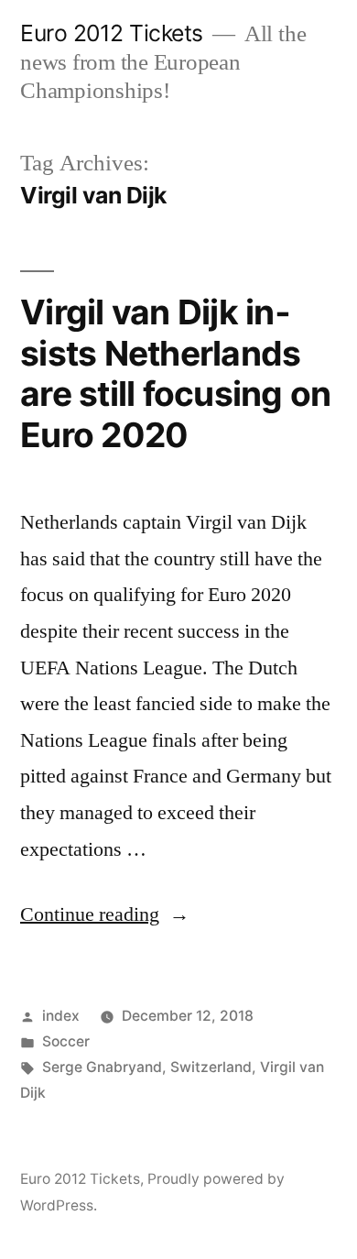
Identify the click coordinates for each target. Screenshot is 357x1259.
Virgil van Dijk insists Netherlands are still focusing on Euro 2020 (175, 373)
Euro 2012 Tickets (111, 33)
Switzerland (211, 1067)
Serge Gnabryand (102, 1067)
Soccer (66, 1041)
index (61, 1015)
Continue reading (104, 914)
